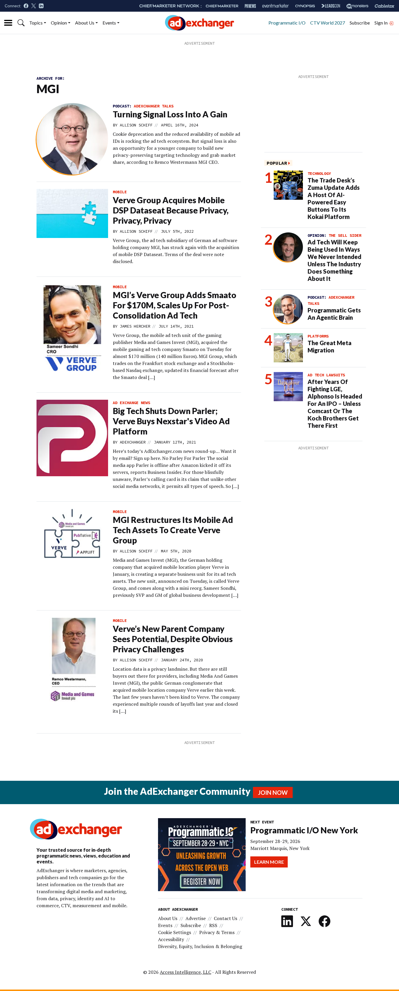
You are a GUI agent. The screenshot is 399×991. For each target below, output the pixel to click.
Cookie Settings (174, 932)
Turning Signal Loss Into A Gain (170, 114)
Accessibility (171, 939)
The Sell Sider (345, 235)
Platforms (318, 336)
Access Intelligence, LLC (185, 972)
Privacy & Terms (217, 932)
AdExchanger (132, 442)
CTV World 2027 (327, 22)
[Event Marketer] (275, 6)
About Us (84, 22)
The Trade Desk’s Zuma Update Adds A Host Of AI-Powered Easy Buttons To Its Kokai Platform (334, 198)
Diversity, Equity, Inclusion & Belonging (200, 946)
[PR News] (250, 6)
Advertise (195, 918)
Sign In (381, 22)
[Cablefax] (384, 6)
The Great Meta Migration (329, 346)
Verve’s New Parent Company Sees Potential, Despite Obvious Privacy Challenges (173, 639)
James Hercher (135, 326)
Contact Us (225, 918)
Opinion (59, 22)
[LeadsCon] (330, 6)
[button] (21, 22)
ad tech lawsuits (326, 375)
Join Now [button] (273, 792)
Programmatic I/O (287, 22)
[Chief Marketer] (222, 6)
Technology (319, 173)
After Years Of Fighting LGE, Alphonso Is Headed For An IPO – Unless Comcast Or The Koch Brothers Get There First (335, 403)
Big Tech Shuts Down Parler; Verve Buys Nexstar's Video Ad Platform (171, 421)
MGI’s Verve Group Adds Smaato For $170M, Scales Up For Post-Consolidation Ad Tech (174, 305)
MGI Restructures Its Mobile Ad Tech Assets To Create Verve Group (173, 530)
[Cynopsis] (305, 6)
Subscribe (360, 22)
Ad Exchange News (131, 402)
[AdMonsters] (357, 6)
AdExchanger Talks (154, 106)
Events (109, 22)
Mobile (120, 191)
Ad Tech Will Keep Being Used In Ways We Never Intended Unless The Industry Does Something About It (334, 260)
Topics (36, 22)
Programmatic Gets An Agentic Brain (334, 314)
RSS (213, 925)
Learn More (269, 862)
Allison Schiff (136, 125)
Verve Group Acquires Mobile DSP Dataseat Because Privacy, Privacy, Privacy (170, 210)
